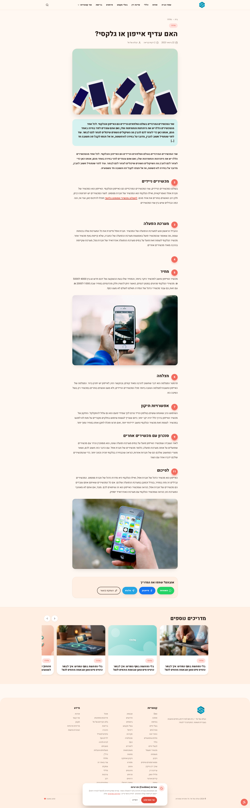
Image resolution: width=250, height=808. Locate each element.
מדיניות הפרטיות (114, 793)
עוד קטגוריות (86, 4)
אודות (155, 4)
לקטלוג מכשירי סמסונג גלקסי (121, 198)
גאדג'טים (153, 730)
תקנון (77, 721)
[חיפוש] (47, 5)
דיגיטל (130, 730)
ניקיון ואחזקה (127, 758)
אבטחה (130, 713)
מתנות (130, 754)
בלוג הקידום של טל (100, 721)
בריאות (99, 4)
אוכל (106, 713)
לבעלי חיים (153, 746)
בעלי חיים (153, 725)
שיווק (155, 782)
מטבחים (105, 746)
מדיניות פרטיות (73, 725)
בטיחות (154, 721)
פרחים (130, 774)
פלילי (105, 770)
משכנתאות (128, 750)
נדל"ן (106, 754)
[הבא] (47, 618)
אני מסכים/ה (149, 799)
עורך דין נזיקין (151, 766)
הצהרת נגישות (74, 730)
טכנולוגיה (129, 738)
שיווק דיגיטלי (127, 782)
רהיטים (130, 778)
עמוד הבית (166, 4)
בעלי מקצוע (122, 4)
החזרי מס (153, 734)
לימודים (129, 746)
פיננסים (129, 770)
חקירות (130, 734)
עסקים (105, 766)
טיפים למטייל (102, 734)
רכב (106, 778)
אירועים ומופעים (101, 717)
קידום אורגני (152, 778)
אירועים (109, 4)
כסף (131, 742)
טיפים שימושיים (150, 738)
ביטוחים (129, 721)
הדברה (105, 730)
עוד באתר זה (103, 762)
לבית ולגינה (103, 742)
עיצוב (130, 766)
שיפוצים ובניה (102, 782)
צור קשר (76, 717)
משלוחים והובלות (101, 750)
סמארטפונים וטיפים (149, 762)
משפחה (154, 754)
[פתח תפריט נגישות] (244, 802)
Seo (155, 713)
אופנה (154, 717)
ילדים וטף (104, 738)
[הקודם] (55, 618)
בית (176, 19)
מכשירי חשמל (151, 750)
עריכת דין (136, 4)
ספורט (130, 762)
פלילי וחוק (153, 774)
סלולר (169, 19)
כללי (146, 4)
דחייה (135, 799)
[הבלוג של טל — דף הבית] (202, 5)
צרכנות (105, 774)
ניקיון (155, 758)
